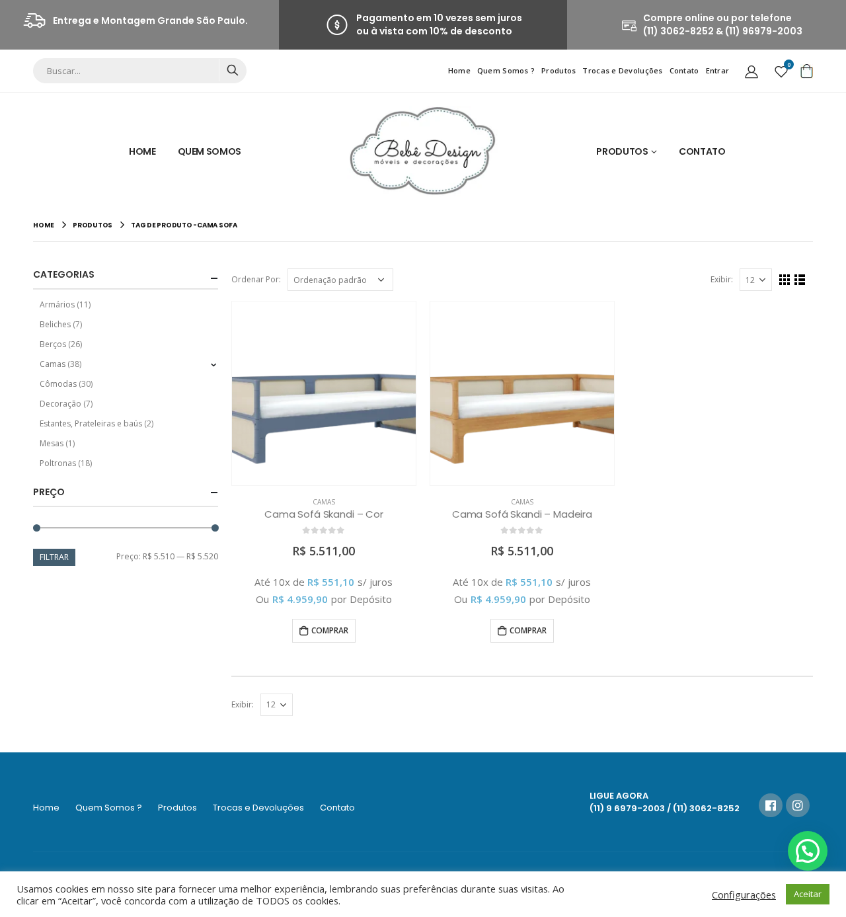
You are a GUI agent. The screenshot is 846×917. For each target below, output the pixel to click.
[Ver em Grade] (785, 280)
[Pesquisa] (232, 70)
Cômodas (58, 383)
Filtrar (54, 557)
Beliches (55, 324)
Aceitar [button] (808, 894)
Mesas (51, 443)
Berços (53, 344)
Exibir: (722, 279)
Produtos (558, 70)
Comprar (329, 630)
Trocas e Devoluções (622, 70)
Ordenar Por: (256, 279)
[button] (807, 851)
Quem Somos (210, 151)
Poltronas (58, 463)
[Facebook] (771, 805)
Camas (324, 501)
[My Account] (751, 71)
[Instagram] (798, 805)
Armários (57, 304)
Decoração (60, 403)
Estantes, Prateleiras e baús (91, 423)
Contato (684, 70)
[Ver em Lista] (800, 280)
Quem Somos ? (506, 70)
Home (459, 70)
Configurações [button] (744, 894)
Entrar (718, 70)
